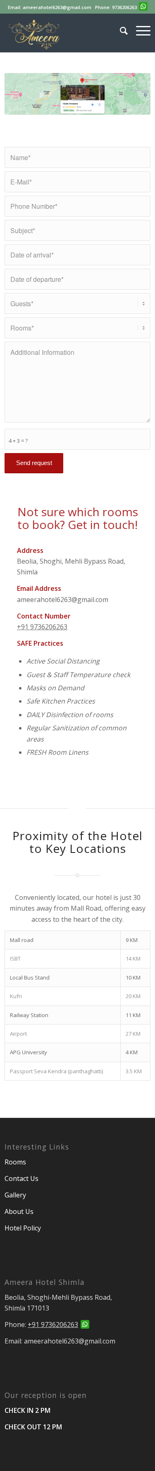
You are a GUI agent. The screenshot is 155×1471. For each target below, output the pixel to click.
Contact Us (21, 1178)
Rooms (16, 1161)
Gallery (15, 1194)
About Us (19, 1211)
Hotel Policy (23, 1228)
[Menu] (139, 30)
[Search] (120, 30)
